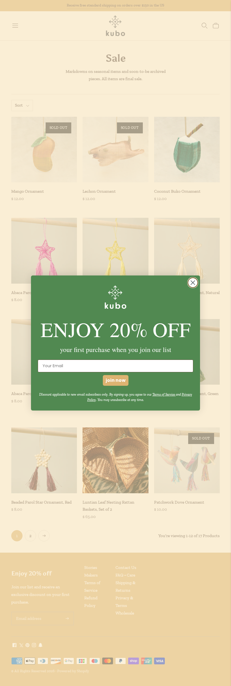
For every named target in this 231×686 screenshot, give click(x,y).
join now (116, 380)
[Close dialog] (193, 283)
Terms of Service (164, 394)
